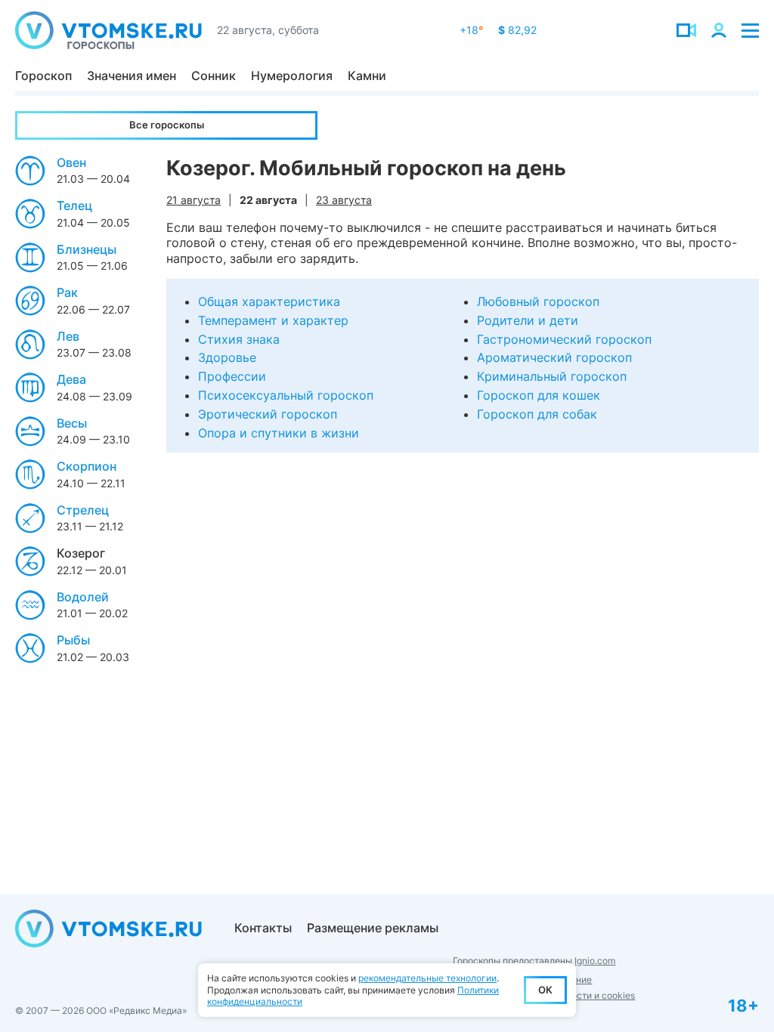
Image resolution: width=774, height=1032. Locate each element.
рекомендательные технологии (427, 978)
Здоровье (227, 357)
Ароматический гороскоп (554, 357)
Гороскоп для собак (537, 414)
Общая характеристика (269, 301)
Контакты (263, 927)
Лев (68, 336)
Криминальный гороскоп (552, 376)
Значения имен (131, 75)
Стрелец (83, 510)
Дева (71, 379)
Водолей (83, 596)
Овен (71, 162)
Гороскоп (43, 75)
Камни (367, 75)
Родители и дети (527, 320)
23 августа (344, 199)
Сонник (213, 75)
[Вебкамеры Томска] (686, 30)
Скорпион (86, 466)
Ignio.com (594, 960)
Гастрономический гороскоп (564, 339)
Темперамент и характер (273, 320)
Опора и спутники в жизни (278, 432)
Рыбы (73, 639)
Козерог (81, 553)
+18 (471, 29)
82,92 (517, 29)
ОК (545, 990)
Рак (67, 292)
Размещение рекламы (372, 927)
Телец (74, 205)
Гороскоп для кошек (538, 395)
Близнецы (86, 249)
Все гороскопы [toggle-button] (166, 125)
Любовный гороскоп (538, 301)
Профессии (232, 376)
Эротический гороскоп (267, 414)
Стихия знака (239, 339)
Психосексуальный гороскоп (285, 395)
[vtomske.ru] (108, 30)
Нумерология (292, 75)
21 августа (193, 199)
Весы (72, 423)
